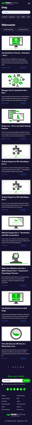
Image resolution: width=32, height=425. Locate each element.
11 (15, 367)
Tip (18, 17)
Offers (3, 406)
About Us (12, 17)
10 (13, 367)
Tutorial (4, 17)
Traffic (23, 17)
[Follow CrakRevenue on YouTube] (17, 389)
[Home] (10, 3)
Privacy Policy (20, 409)
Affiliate (4, 395)
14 (23, 367)
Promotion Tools (21, 395)
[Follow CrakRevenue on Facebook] (24, 389)
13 (20, 367)
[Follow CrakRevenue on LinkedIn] (21, 389)
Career (18, 401)
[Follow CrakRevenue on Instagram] (14, 389)
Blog (18, 398)
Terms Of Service (21, 404)
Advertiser (4, 401)
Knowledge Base (6, 404)
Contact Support (6, 398)
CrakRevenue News (23, 29)
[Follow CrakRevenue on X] (11, 389)
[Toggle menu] (28, 3)
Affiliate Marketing (8, 29)
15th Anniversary (6, 409)
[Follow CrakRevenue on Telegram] (7, 389)
